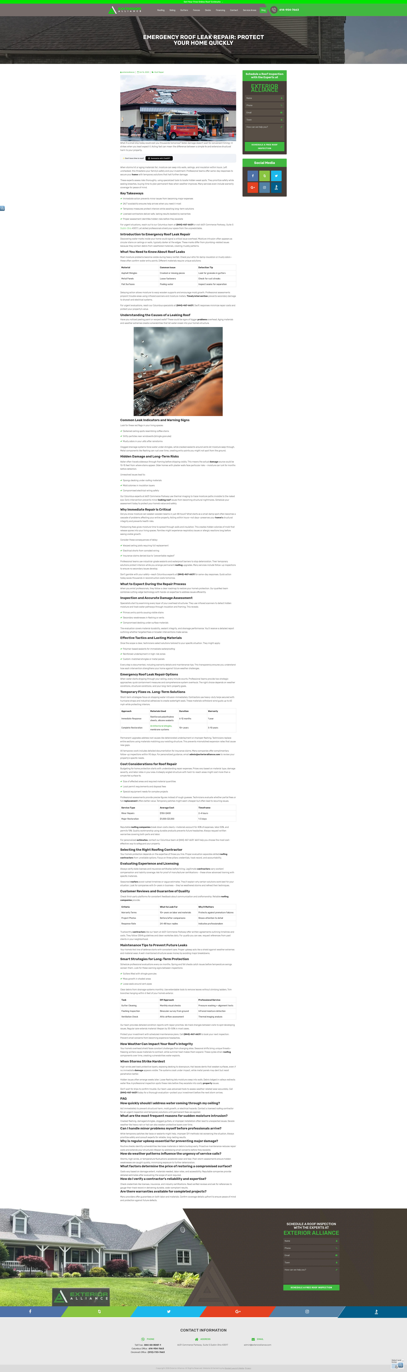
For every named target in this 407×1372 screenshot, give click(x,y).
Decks (208, 10)
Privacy (248, 1368)
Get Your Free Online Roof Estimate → (203, 2)
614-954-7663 (289, 9)
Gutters (184, 10)
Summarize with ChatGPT (160, 158)
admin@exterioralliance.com (257, 1345)
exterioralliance (128, 72)
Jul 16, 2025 (144, 72)
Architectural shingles (160, 726)
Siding (172, 10)
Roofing (161, 10)
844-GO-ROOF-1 (152, 1345)
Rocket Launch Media (234, 1368)
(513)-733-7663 (156, 1352)
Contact (234, 10)
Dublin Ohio (125, 228)
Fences (196, 10)
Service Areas (249, 10)
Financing (220, 10)
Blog (263, 10)
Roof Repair (159, 72)
